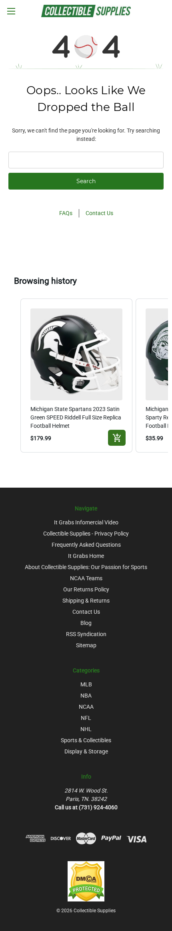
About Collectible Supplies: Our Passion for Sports (86, 567)
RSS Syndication (86, 634)
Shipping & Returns (86, 600)
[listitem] (76, 375)
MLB (86, 684)
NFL (86, 718)
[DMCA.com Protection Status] (86, 881)
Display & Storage (86, 751)
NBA (86, 695)
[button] (12, 375)
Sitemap (86, 645)
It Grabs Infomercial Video (86, 522)
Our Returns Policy (86, 589)
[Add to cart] (117, 438)
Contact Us (99, 213)
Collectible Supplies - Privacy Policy (86, 533)
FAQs (65, 213)
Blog (86, 623)
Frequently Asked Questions (86, 545)
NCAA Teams (86, 578)
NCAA (86, 707)
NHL (86, 729)
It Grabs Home (86, 556)
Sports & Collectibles (86, 740)
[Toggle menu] (11, 11)
